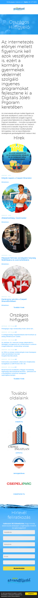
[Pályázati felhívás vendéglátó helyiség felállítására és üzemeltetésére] (19, 238)
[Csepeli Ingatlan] (19, 437)
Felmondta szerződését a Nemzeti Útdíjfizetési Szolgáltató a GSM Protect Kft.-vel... (18, 363)
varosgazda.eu (19, 473)
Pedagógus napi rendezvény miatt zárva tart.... (18, 329)
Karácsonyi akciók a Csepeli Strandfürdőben (14, 300)
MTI (16, 326)
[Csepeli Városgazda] (19, 463)
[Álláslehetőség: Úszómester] (19, 198)
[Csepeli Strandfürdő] (19, 9)
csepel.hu (19, 422)
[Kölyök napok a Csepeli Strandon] (19, 158)
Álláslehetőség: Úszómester (14, 218)
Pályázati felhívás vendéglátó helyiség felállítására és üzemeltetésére (19, 259)
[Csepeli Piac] (19, 484)
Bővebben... (6, 182)
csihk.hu (19, 453)
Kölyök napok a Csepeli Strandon (17, 178)
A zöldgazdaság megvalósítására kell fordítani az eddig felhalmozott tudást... (19, 335)
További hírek (19, 307)
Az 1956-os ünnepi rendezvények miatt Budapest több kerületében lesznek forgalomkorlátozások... (19, 354)
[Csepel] (19, 411)
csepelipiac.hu (19, 494)
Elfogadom (31, 593)
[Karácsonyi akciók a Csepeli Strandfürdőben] (19, 280)
